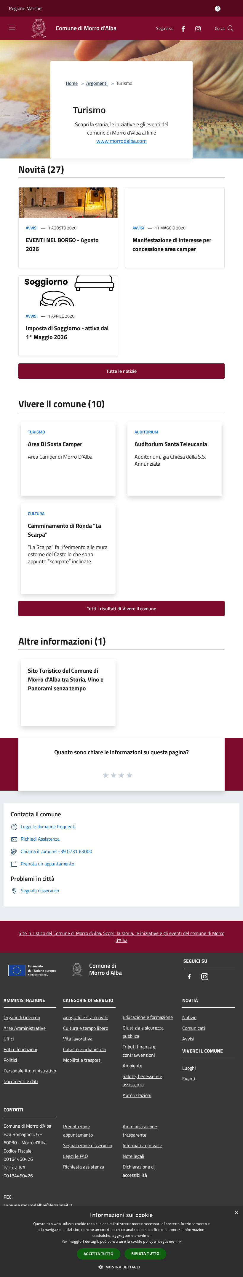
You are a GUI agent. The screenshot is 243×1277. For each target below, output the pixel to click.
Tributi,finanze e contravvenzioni (139, 1050)
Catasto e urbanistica (84, 1049)
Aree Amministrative (25, 1028)
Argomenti (97, 83)
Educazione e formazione (148, 1017)
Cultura (36, 513)
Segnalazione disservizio (87, 1145)
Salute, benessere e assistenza (142, 1080)
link (178, 1241)
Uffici (9, 1038)
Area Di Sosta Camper (55, 444)
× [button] (236, 1212)
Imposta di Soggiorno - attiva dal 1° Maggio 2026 (67, 332)
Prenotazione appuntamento (78, 1130)
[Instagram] (196, 28)
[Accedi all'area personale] (218, 9)
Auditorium (146, 432)
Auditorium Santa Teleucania (171, 444)
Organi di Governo (22, 1017)
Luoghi (189, 1068)
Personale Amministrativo (30, 1070)
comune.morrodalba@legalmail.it (38, 1205)
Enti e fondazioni (20, 1049)
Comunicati (193, 1028)
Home (72, 83)
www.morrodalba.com (121, 141)
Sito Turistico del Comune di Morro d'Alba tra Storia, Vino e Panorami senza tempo (65, 679)
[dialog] (121, 1241)
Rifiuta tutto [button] (145, 1253)
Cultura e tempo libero (85, 1028)
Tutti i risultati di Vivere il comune (121, 608)
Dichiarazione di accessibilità (139, 1171)
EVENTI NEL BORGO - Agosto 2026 (62, 244)
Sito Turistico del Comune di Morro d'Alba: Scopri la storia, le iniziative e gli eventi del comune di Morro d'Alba (121, 937)
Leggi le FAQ (75, 1156)
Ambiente (132, 1065)
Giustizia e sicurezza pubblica (143, 1032)
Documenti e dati (21, 1081)
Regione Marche (25, 8)
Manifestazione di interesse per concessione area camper (171, 244)
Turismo (36, 432)
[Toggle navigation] (11, 27)
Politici (10, 1060)
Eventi (188, 1078)
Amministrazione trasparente (140, 1130)
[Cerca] (230, 28)
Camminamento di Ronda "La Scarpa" (64, 530)
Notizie (189, 1017)
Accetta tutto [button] (98, 1253)
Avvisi (32, 228)
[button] (121, 1267)
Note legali (133, 1156)
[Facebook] (181, 28)
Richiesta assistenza (83, 1166)
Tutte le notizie (121, 371)
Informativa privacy (142, 1145)
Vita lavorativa (77, 1038)
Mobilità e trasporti (82, 1060)
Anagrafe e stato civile (85, 1017)
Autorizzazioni (137, 1095)
